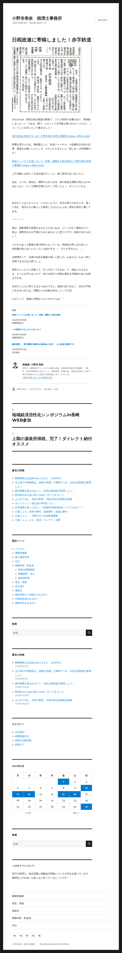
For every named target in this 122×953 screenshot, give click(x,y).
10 (86, 787)
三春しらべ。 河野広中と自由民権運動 (36, 515)
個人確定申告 (22, 557)
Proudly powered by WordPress (54, 944)
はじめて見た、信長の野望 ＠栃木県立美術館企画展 (43, 499)
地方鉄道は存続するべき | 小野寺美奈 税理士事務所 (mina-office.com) (51, 136)
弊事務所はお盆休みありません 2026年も (38, 478)
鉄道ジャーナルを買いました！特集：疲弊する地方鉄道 (36, 315)
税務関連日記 (22, 736)
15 (63, 794)
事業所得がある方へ (25, 602)
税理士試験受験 (23, 740)
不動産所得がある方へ (27, 598)
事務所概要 (21, 552)
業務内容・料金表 (24, 565)
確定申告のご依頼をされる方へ (31, 594)
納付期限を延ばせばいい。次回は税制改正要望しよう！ (45, 490)
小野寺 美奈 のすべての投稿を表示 (37, 377)
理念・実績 (21, 582)
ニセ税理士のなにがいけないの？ (26, 329)
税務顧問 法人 (26, 573)
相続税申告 (24, 577)
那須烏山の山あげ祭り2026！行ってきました (39, 494)
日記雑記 (48, 389)
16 (75, 794)
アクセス (20, 548)
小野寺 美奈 (21, 389)
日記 (17, 561)
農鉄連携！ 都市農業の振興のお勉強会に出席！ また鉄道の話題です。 (44, 344)
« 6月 (28, 812)
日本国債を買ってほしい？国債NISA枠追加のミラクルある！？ (49, 507)
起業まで (20, 744)
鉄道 (56, 389)
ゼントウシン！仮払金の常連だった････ (36, 503)
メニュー (103, 19)
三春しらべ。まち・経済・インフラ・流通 (37, 519)
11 (18, 794)
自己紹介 (20, 586)
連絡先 (18, 590)
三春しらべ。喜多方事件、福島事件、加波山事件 (41, 511)
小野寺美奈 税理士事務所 (39, 18)
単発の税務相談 (27, 569)
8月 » (76, 812)
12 (29, 794)
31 (86, 806)
